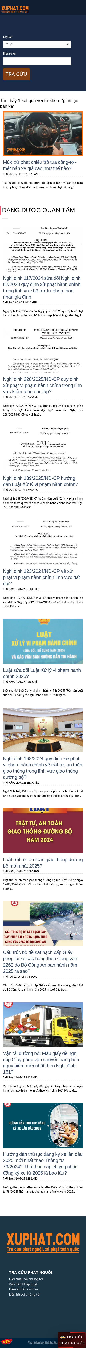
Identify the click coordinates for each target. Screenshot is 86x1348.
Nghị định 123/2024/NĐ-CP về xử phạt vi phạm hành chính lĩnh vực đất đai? (41, 577)
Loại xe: (7, 37)
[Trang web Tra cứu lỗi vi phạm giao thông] (24, 9)
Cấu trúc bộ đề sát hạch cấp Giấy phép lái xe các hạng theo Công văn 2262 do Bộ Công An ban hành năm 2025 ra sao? (40, 961)
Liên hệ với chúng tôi (24, 1294)
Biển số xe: (9, 53)
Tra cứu (16, 74)
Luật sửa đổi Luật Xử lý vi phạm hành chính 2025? (42, 673)
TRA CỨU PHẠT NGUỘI (72, 1340)
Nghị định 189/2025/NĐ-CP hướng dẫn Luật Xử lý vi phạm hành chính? (40, 481)
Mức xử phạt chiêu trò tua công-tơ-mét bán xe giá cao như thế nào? (39, 165)
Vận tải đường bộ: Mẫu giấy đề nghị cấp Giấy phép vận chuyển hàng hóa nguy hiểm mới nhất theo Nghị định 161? (41, 1062)
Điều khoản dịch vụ (23, 1289)
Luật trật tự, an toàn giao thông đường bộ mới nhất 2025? (43, 862)
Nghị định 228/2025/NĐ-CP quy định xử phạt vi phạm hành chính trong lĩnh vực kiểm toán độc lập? (42, 385)
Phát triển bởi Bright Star (43, 1342)
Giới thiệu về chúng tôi (26, 1279)
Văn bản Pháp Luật (23, 1284)
